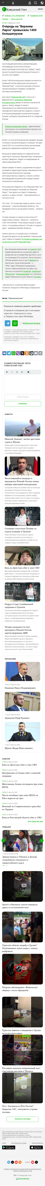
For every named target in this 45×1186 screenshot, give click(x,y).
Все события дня (35, 822)
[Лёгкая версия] (13, 3)
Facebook (26, 271)
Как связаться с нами (18, 1143)
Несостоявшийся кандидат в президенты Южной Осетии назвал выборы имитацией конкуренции (22, 481)
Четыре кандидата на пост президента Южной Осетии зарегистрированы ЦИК (18, 629)
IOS (39, 249)
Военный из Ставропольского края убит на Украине (21, 808)
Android (33, 249)
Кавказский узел (18, 97)
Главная (5, 19)
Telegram (32, 260)
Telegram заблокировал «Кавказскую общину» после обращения (20, 989)
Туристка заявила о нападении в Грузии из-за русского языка (21, 1032)
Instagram (36, 271)
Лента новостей (16, 19)
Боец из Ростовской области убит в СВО (22, 817)
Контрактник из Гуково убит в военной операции (21, 774)
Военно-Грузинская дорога (16, 126)
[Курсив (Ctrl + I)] (11, 372)
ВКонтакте (10, 274)
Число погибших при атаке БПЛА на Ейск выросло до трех (20, 797)
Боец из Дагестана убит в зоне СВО (22, 567)
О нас (4, 1143)
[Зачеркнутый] (21, 372)
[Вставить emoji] (28, 372)
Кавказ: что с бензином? (14, 16)
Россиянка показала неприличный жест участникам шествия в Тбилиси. (21, 1070)
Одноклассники (22, 274)
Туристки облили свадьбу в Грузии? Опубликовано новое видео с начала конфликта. (19, 948)
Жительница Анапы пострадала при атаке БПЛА (22, 785)
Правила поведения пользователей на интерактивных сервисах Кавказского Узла (22, 1170)
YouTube (37, 277)
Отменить (22, 404)
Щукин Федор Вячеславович (19, 748)
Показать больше (22, 1119)
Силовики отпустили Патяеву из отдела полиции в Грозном (20, 530)
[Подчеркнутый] (16, 372)
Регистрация (22, 397)
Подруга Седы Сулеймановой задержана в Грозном (19, 606)
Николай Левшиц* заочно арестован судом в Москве (22, 440)
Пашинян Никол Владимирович (20, 687)
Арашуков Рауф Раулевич (17, 717)
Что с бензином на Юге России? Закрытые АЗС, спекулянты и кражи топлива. (19, 1109)
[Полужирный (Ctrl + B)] (6, 372)
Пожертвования (37, 1143)
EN (8, 2)
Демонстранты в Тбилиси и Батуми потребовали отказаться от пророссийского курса (19, 859)
